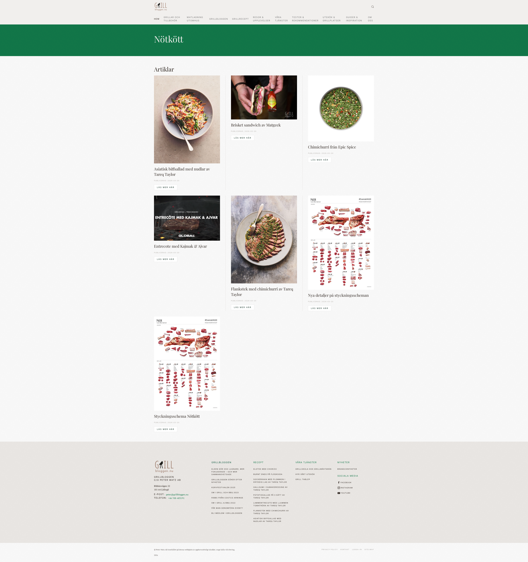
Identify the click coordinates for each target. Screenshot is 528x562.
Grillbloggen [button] (218, 19)
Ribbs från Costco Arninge (227, 498)
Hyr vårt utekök (305, 474)
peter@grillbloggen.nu (177, 494)
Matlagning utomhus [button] (195, 19)
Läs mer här (165, 187)
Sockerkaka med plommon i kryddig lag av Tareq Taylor (270, 480)
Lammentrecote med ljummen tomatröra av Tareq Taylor (270, 504)
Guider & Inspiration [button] (354, 19)
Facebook (346, 482)
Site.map (369, 549)
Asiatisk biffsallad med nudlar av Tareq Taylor (267, 519)
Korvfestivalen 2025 (223, 487)
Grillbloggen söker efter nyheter (226, 481)
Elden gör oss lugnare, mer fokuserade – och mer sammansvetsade (227, 471)
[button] (372, 6)
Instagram (347, 488)
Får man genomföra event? (227, 508)
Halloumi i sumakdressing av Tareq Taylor (270, 488)
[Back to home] (161, 7)
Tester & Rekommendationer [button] (305, 19)
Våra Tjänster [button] (281, 19)
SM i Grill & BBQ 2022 (223, 503)
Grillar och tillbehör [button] (172, 19)
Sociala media (347, 475)
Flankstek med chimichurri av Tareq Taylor (271, 512)
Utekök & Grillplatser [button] (332, 19)
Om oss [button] (370, 19)
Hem (157, 19)
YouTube (345, 493)
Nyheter (343, 462)
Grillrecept (240, 19)
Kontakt (344, 549)
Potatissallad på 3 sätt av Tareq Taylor (269, 496)
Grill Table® (302, 479)
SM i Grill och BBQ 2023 (225, 492)
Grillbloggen (221, 462)
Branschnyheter (347, 469)
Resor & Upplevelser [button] (261, 19)
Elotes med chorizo (265, 469)
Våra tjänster (306, 462)
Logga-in (357, 549)
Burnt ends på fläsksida (267, 474)
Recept (258, 462)
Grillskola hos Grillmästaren (313, 469)
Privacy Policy (330, 549)
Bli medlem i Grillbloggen (226, 513)
